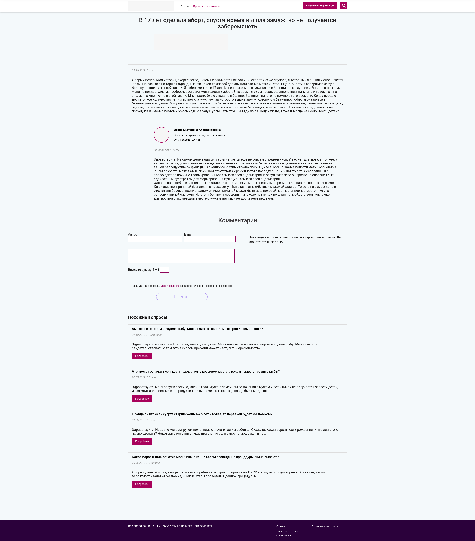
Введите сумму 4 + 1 (143, 270)
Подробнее (142, 355)
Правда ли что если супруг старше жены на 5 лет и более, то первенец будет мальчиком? (202, 414)
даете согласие (170, 285)
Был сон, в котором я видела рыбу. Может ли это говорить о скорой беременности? (197, 329)
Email (188, 234)
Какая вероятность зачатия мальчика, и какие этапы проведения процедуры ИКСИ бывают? (205, 457)
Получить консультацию (320, 5)
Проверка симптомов (206, 6)
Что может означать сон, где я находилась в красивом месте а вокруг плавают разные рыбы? (206, 371)
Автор (132, 234)
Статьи (185, 6)
